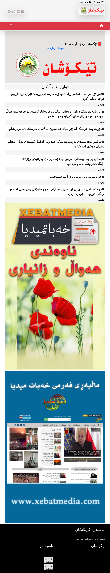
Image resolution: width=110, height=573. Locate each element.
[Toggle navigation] (11, 26)
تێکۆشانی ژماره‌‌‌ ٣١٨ (55, 48)
